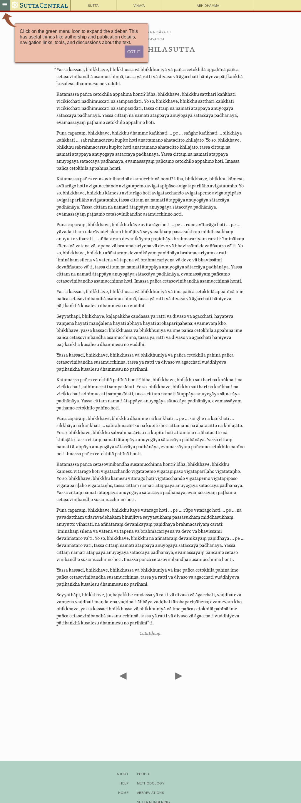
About (122, 773)
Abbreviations (150, 792)
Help (124, 782)
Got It (133, 51)
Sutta (93, 5)
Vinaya (139, 5)
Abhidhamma (208, 5)
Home (123, 792)
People (143, 773)
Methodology (150, 782)
